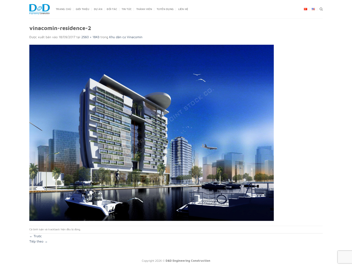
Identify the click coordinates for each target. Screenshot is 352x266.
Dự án (98, 9)
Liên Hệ (183, 9)
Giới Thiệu (82, 9)
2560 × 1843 (90, 37)
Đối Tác (112, 9)
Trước (35, 236)
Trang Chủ (63, 9)
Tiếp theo (38, 241)
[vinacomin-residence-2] (151, 132)
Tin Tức (127, 9)
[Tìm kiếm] (321, 9)
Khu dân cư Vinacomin (125, 37)
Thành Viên (144, 9)
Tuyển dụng (165, 9)
